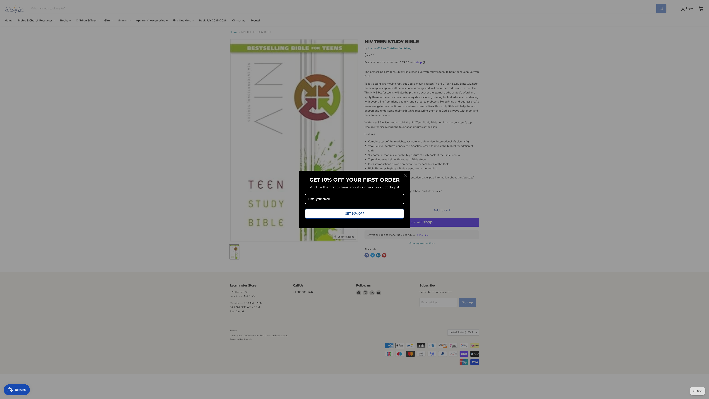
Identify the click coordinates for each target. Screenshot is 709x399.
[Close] (405, 175)
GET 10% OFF (354, 213)
